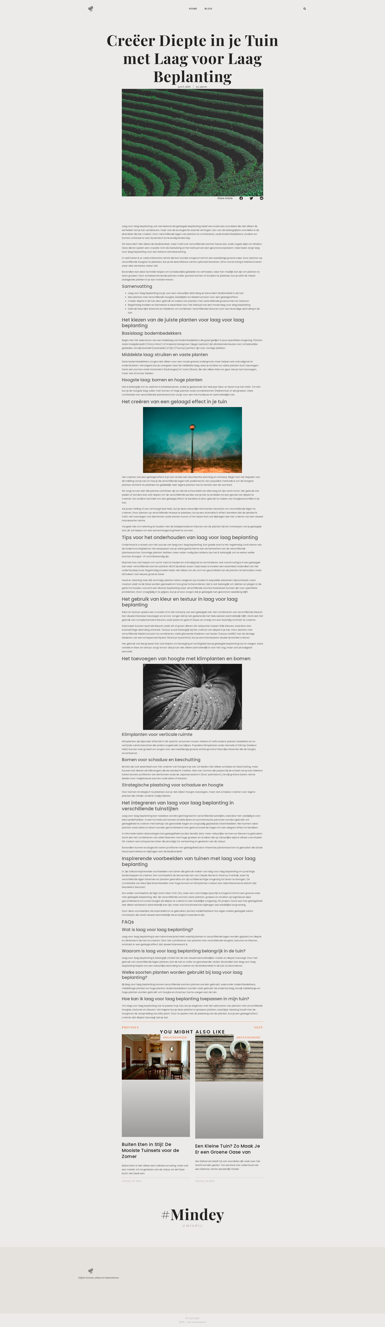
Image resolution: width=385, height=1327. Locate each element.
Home (193, 8)
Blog (208, 8)
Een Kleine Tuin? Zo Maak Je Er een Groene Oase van (227, 1149)
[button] (305, 9)
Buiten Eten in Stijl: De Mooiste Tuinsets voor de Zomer (150, 1150)
